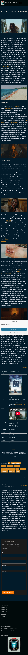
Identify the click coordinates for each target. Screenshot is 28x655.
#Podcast (3, 618)
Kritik (17, 468)
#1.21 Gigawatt (4, 605)
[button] (26, 321)
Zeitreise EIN (14, 329)
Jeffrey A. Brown (5, 468)
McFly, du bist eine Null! (14, 332)
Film (2, 14)
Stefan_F (11, 14)
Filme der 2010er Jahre (16, 463)
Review (17, 471)
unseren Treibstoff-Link (20, 404)
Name (3, 552)
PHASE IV (19, 269)
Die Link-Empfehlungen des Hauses (8, 630)
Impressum (3, 624)
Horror (4, 14)
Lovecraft (3, 241)
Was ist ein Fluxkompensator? (7, 633)
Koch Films (12, 468)
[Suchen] (25, 2)
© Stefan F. (24, 367)
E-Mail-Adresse (6, 558)
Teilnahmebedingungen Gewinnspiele (9, 628)
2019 (9, 463)
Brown (6, 239)
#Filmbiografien (4, 611)
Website (4, 565)
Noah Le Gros (8, 108)
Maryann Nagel (14, 122)
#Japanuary (3, 616)
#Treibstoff (3, 620)
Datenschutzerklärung (6, 626)
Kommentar (5, 571)
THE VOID (8, 221)
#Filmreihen (3, 614)
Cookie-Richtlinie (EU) (6, 635)
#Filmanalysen (4, 609)
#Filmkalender (4, 607)
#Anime (2, 602)
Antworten (24, 485)
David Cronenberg (5, 66)
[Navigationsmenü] (20, 3)
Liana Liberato (17, 106)
